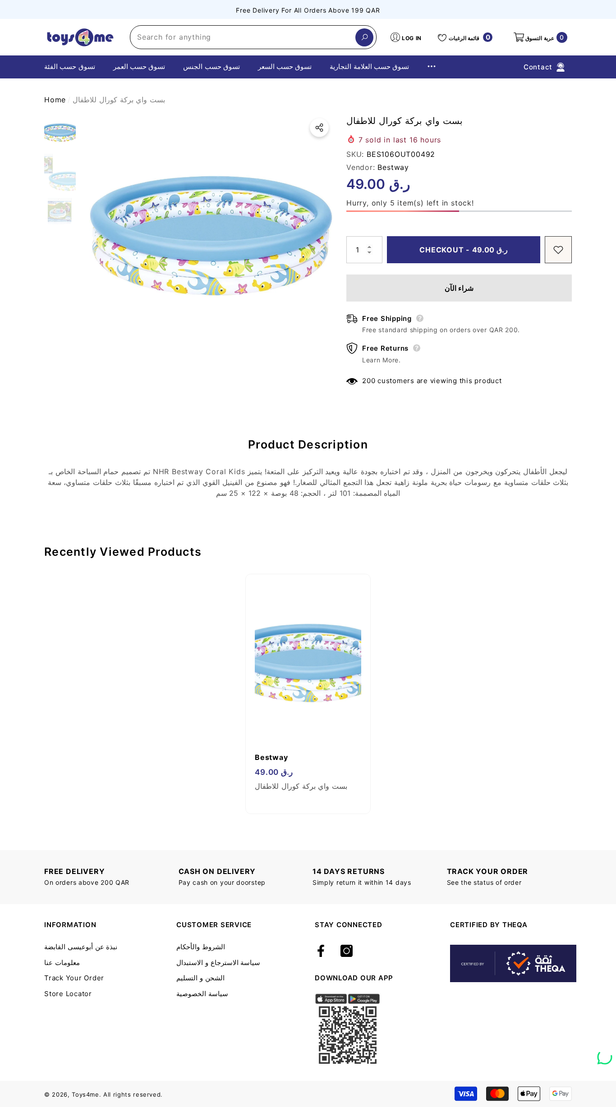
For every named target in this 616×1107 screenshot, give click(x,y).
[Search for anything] (253, 37)
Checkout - (463, 249)
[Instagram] (346, 951)
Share (319, 128)
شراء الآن (459, 288)
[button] (540, 37)
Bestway (393, 167)
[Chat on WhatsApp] (604, 1054)
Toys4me (85, 1094)
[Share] (319, 128)
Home (55, 99)
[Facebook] (321, 951)
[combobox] (242, 37)
